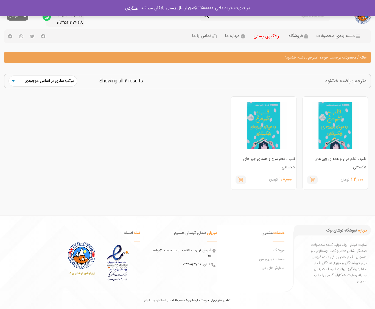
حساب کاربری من (271, 259)
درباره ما (232, 36)
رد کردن (131, 8)
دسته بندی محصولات (335, 36)
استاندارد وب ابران (155, 300)
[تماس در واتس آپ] (47, 18)
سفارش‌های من (273, 268)
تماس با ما (201, 36)
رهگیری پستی (266, 36)
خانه (363, 57)
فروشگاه (296, 36)
